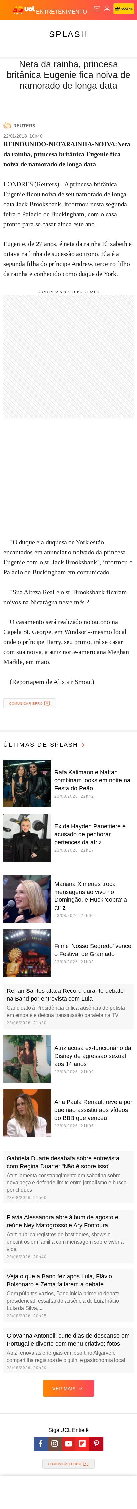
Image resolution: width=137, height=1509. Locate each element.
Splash (68, 34)
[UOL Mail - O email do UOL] (97, 9)
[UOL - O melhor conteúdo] (24, 10)
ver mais (64, 1388)
